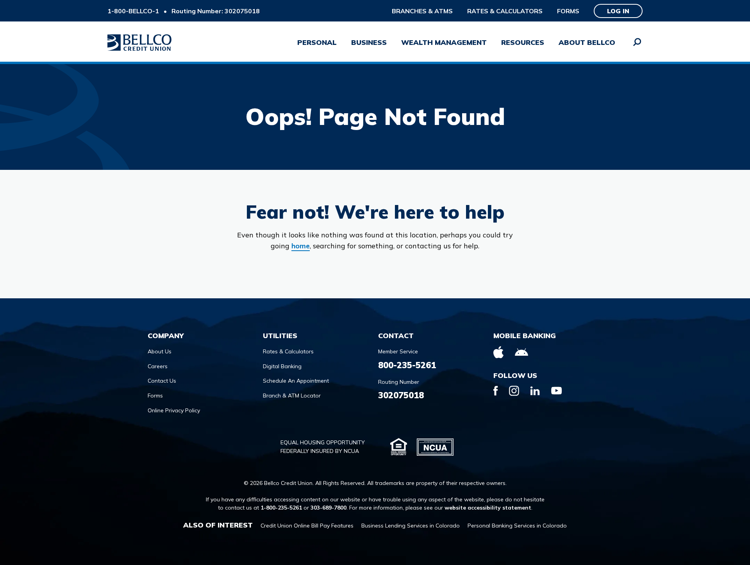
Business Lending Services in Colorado (410, 525)
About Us (159, 351)
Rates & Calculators (505, 11)
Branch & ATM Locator (292, 395)
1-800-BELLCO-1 (133, 11)
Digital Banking (282, 366)
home (300, 245)
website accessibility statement (488, 507)
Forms (568, 11)
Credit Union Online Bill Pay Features (307, 525)
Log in (618, 11)
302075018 (401, 395)
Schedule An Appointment (296, 380)
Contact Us (162, 380)
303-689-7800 (328, 507)
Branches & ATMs (422, 11)
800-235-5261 (407, 365)
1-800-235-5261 (281, 507)
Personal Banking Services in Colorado (517, 525)
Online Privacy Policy (174, 410)
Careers (158, 366)
